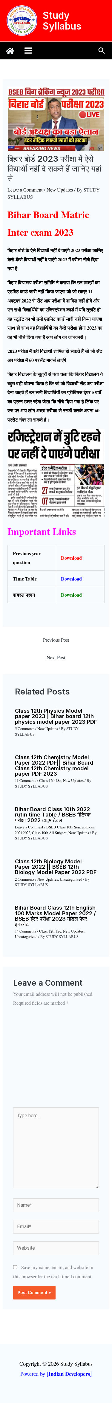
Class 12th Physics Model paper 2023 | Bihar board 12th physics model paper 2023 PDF (56, 716)
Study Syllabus (62, 21)
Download (71, 557)
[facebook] (10, 51)
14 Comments (25, 931)
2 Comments (24, 879)
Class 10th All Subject (49, 832)
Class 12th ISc (50, 780)
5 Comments (24, 728)
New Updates (60, 189)
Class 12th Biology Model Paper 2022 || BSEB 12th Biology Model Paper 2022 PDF (55, 866)
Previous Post (56, 640)
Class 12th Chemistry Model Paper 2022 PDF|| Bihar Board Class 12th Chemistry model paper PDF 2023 (54, 765)
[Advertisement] (56, 1061)
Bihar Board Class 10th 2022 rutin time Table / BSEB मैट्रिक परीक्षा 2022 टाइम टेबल (52, 814)
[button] (101, 50)
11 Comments (25, 780)
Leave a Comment (25, 189)
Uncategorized (71, 879)
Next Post (56, 657)
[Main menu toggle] (28, 50)
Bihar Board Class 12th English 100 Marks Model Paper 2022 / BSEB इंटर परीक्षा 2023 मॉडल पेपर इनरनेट (55, 915)
